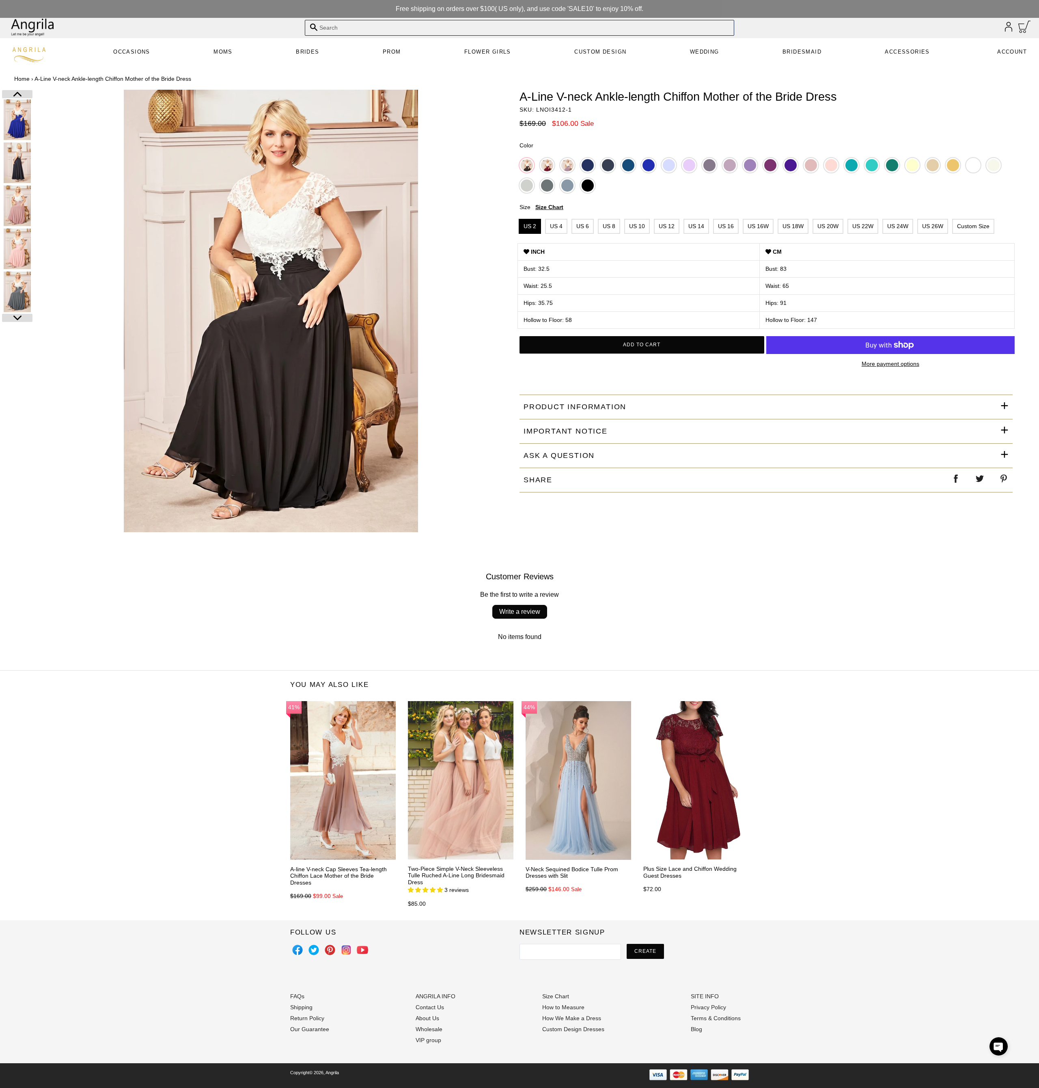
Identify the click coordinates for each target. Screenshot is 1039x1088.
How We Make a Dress (571, 1018)
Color (526, 145)
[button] (998, 1046)
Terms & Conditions (716, 1018)
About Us (427, 1018)
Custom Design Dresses (573, 1029)
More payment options (890, 364)
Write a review (519, 611)
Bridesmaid (801, 52)
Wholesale (429, 1029)
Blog (696, 1029)
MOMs (223, 52)
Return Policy (307, 1018)
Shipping (301, 1007)
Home (22, 79)
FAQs (297, 996)
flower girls (487, 52)
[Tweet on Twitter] (980, 480)
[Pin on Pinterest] (1004, 480)
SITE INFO (705, 996)
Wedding (704, 52)
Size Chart (549, 207)
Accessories (907, 52)
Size (541, 207)
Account (1012, 52)
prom (392, 52)
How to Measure (563, 1007)
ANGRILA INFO (435, 996)
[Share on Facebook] (956, 480)
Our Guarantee (309, 1029)
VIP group (428, 1040)
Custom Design (600, 52)
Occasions (131, 52)
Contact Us (430, 1007)
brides (307, 52)
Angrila (332, 1072)
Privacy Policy (708, 1007)
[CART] (1024, 29)
